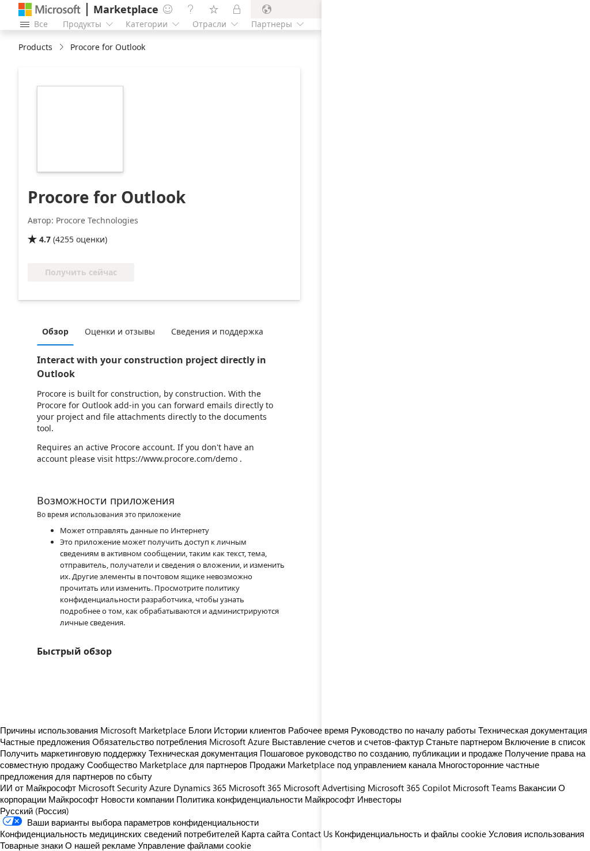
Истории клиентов (250, 730)
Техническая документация (203, 753)
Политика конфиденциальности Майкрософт (265, 799)
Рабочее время (318, 730)
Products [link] (35, 46)
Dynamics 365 (199, 787)
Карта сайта (265, 833)
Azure (160, 787)
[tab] (58, 331)
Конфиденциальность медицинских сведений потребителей (119, 833)
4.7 (45, 239)
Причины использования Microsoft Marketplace (93, 730)
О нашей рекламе (100, 845)
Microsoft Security (112, 787)
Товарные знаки (31, 845)
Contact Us (312, 833)
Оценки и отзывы (120, 331)
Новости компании (137, 799)
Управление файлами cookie (194, 845)
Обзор (55, 331)
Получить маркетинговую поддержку (73, 753)
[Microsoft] (49, 9)
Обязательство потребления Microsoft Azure (182, 741)
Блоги (199, 730)
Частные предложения (45, 741)
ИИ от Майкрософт (38, 787)
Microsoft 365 (255, 787)
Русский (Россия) (34, 810)
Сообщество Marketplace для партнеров (167, 764)
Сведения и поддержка (217, 331)
